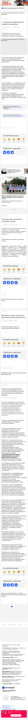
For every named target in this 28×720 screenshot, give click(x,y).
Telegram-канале (17, 107)
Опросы (20, 624)
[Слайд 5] (17, 209)
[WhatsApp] (16, 282)
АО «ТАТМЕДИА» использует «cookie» (7, 708)
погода (4, 294)
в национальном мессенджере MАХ (13, 115)
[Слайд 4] (15, 209)
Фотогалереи (12, 624)
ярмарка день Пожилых (7, 367)
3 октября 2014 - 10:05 (6, 397)
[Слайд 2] (12, 209)
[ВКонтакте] (4, 152)
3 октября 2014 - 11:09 (6, 224)
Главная (3, 624)
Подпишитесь (16, 715)
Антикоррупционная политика (7, 706)
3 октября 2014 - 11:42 (6, 27)
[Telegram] (12, 152)
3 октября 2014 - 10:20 (6, 320)
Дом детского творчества (8, 127)
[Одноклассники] (8, 152)
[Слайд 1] (10, 209)
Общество (4, 18)
